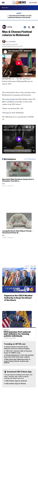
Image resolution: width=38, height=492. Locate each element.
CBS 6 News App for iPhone (15, 383)
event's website (10, 99)
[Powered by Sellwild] (33, 266)
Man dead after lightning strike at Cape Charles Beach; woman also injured (17, 361)
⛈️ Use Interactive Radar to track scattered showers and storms (19, 16)
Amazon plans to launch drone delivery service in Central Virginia (17, 347)
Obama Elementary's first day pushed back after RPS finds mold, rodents (18, 356)
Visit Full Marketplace (30, 159)
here (7, 112)
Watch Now (32, 2)
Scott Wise (12, 41)
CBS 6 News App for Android (16, 381)
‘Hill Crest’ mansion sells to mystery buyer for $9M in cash (18, 352)
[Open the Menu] (3, 2)
